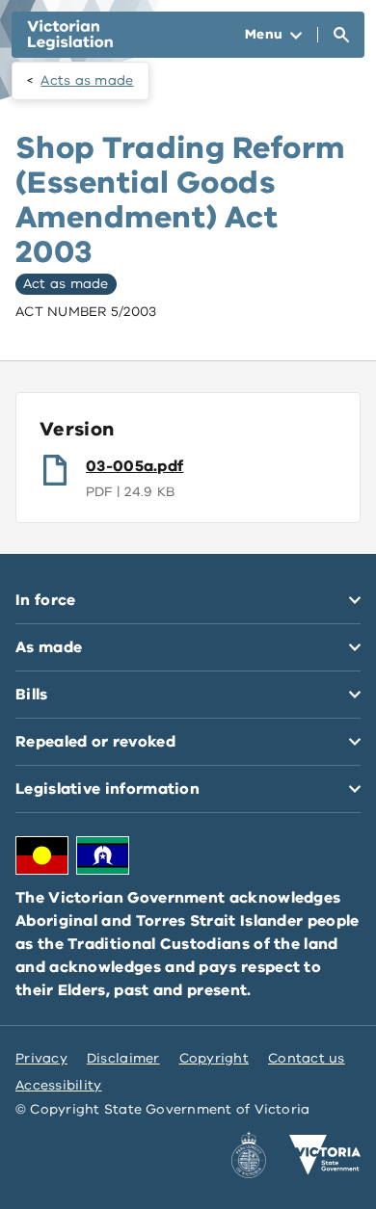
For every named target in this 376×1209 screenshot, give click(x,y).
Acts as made (86, 80)
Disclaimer (123, 1058)
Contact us (306, 1058)
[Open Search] (341, 35)
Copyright (214, 1058)
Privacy (41, 1058)
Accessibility (58, 1085)
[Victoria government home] (325, 1155)
